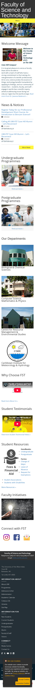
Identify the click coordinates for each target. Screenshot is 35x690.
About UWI (5, 584)
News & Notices (12, 105)
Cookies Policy (9, 675)
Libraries (4, 604)
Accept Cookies (24, 679)
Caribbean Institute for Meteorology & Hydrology (15, 364)
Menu (17, 21)
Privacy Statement (19, 673)
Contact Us (5, 649)
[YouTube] (8, 653)
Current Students (7, 620)
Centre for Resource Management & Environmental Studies (13, 332)
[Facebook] (2, 653)
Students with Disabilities (14, 482)
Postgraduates (6, 627)
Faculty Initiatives (13, 495)
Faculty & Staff (6, 633)
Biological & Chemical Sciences (13, 268)
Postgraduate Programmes (11, 199)
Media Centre (6, 646)
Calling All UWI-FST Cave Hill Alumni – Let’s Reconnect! (16, 122)
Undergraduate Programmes (12, 159)
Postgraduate (26, 454)
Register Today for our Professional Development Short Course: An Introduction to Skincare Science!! (16, 112)
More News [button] (26, 147)
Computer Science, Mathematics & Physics (13, 299)
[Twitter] (5, 653)
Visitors (4, 637)
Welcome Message (14, 43)
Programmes (5, 588)
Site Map (4, 607)
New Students (6, 617)
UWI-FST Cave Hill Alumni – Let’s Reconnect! (15, 135)
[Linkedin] (14, 653)
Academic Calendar (8, 597)
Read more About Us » (9, 401)
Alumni (3, 630)
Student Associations (12, 480)
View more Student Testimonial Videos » (16, 435)
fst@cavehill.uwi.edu (20, 558)
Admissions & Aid (7, 591)
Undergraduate (27, 451)
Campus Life (5, 601)
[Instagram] (11, 653)
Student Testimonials (16, 409)
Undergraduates (7, 623)
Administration (6, 594)
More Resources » (8, 487)
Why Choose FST (13, 375)
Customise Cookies (22, 683)
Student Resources (15, 444)
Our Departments (13, 238)
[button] (2, 30)
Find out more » (17, 189)
